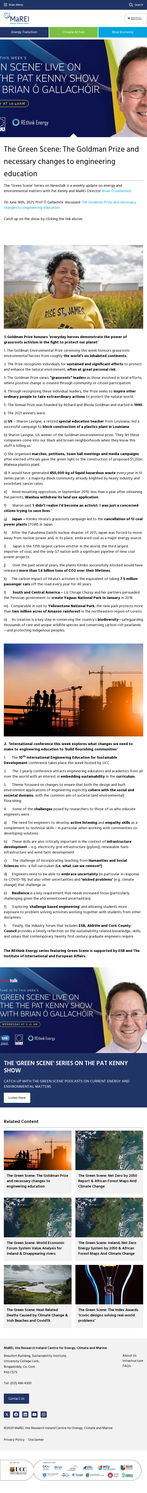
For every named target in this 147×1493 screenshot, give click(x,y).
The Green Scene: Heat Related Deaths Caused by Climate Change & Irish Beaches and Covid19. (37, 1315)
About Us (129, 1355)
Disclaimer (36, 1439)
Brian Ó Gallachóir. (117, 191)
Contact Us (16, 1398)
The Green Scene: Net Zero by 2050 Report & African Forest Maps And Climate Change (107, 1181)
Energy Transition (24, 32)
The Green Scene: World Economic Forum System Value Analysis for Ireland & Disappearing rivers (36, 1248)
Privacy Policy (14, 1439)
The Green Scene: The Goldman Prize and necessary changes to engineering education (37, 1181)
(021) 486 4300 (21, 1383)
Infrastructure (132, 1360)
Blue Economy (122, 32)
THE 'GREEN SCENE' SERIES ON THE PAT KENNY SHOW (66, 1066)
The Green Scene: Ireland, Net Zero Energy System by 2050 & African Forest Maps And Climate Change (107, 1248)
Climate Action (73, 32)
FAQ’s (126, 1366)
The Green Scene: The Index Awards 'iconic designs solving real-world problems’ (108, 1315)
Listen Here (17, 1098)
